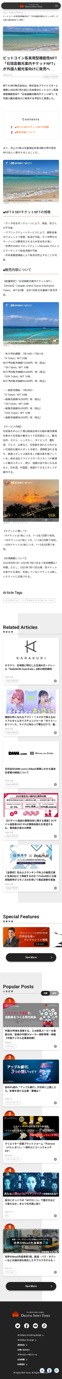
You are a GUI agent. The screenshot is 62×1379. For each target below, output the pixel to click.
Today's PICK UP (51, 77)
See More (31, 957)
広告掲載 (21, 1359)
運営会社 (21, 1345)
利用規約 (21, 1364)
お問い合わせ (22, 1350)
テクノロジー (10, 1046)
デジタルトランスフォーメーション (39, 600)
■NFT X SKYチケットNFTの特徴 (32, 127)
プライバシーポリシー (26, 1355)
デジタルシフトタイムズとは (29, 1335)
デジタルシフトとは (25, 1340)
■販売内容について (25, 132)
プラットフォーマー (13, 1103)
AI (7, 1216)
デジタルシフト (12, 600)
